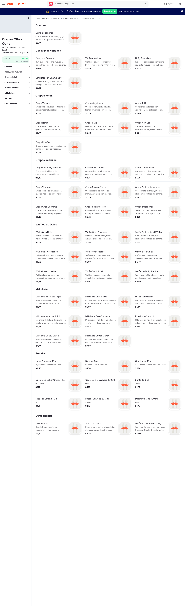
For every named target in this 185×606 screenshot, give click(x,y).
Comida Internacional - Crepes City (15, 53)
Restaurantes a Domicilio (51, 18)
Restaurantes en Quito (70, 18)
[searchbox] (97, 4)
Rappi (37, 18)
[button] (23, 4)
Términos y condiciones (129, 11)
